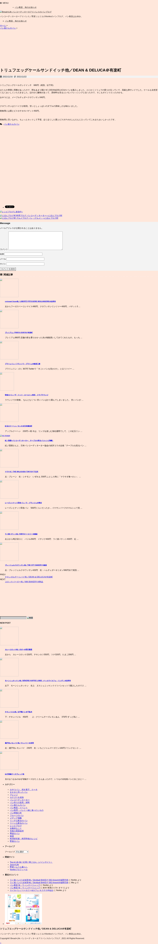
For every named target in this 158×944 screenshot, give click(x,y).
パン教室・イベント (19, 808)
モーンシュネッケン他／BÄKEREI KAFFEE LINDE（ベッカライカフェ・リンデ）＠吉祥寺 (38, 681)
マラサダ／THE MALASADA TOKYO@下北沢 (21, 472)
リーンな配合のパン (19, 823)
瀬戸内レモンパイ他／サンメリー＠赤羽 (19, 743)
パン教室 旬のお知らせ (26, 7)
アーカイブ (10, 852)
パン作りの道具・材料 (20, 802)
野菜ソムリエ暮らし (19, 867)
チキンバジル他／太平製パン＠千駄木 (18, 712)
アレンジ (14, 795)
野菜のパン (15, 841)
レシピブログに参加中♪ (12, 212)
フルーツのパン (17, 815)
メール (3, 259)
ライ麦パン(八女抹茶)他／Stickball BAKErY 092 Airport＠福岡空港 (39, 880)
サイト (3, 264)
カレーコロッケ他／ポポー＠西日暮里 (18, 649)
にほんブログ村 (55, 216)
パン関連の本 (16, 813)
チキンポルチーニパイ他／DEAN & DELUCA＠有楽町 (29, 577)
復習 (12, 836)
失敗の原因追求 (17, 831)
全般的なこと (16, 828)
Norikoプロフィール (19, 869)
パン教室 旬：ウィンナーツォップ (25, 885)
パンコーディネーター (20, 800)
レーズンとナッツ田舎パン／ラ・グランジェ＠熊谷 (23, 503)
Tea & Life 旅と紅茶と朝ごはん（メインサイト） (31, 862)
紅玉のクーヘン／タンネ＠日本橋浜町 (18, 426)
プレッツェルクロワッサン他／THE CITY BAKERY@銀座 (26, 565)
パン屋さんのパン (12, 124)
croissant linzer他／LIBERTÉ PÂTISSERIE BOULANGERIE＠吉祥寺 (30, 301)
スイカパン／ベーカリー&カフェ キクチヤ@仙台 (31, 890)
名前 (2, 254)
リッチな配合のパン (19, 821)
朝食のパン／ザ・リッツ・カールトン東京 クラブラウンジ (26, 395)
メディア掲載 (16, 818)
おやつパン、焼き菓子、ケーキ (24, 790)
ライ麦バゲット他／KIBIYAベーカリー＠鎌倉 (21, 534)
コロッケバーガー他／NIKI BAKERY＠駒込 (24, 582)
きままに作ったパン (19, 792)
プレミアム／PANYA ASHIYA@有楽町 (19, 332)
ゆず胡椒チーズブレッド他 (14, 774)
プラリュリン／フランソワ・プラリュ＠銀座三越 (22, 364)
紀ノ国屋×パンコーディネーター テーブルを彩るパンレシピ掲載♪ (29, 440)
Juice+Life (14, 865)
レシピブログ (16, 826)
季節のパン (15, 833)
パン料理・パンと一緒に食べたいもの (26, 810)
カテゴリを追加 (17, 797)
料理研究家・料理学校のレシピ (24, 839)
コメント (4, 249)
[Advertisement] (79, 48)
